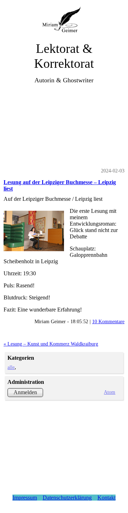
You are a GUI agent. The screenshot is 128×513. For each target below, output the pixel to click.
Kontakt (106, 498)
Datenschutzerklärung (67, 498)
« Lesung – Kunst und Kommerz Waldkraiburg (51, 344)
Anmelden (25, 392)
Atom (109, 392)
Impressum (24, 498)
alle (11, 367)
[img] (64, 20)
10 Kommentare (108, 321)
